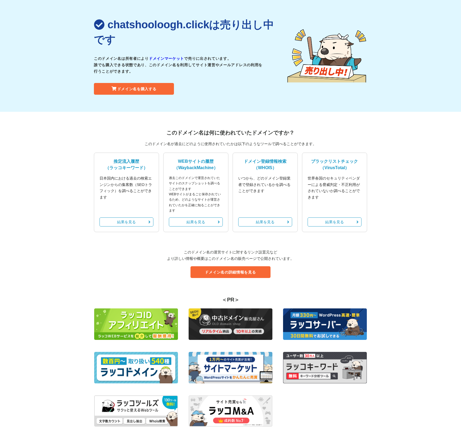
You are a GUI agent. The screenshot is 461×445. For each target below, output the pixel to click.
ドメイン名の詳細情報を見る (230, 272)
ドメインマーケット (166, 58)
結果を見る (126, 222)
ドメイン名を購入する (137, 89)
